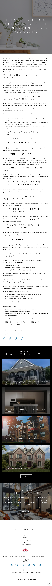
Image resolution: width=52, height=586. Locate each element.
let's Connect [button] (26, 511)
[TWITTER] (22, 565)
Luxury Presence (36, 572)
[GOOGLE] (37, 565)
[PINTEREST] (26, 565)
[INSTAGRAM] (15, 565)
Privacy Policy (32, 579)
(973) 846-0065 (26, 535)
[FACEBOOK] (11, 565)
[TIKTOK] (33, 565)
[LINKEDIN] (18, 565)
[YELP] (29, 565)
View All (26, 476)
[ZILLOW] (40, 565)
